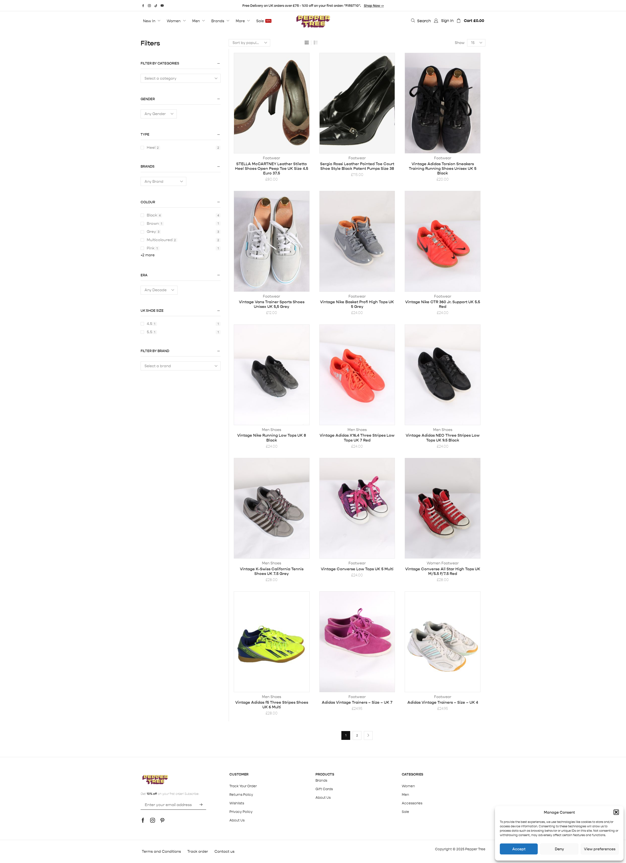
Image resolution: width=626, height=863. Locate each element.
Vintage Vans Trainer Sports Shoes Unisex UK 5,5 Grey (271, 304)
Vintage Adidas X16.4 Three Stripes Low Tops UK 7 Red (357, 437)
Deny (559, 849)
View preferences (599, 849)
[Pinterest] (162, 820)
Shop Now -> (374, 5)
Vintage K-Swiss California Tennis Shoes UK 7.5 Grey (271, 571)
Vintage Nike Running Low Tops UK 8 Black (271, 437)
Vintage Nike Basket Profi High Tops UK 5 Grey (357, 304)
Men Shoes (271, 429)
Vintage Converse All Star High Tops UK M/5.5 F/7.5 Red (442, 571)
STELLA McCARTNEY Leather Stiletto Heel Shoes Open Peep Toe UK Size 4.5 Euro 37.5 (271, 168)
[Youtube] (162, 5)
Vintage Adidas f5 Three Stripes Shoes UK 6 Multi (271, 705)
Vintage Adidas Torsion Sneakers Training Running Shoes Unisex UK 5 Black (442, 168)
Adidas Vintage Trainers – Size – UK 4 (442, 702)
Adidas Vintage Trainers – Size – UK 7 (357, 702)
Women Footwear (443, 563)
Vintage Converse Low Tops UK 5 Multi (357, 569)
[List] (316, 43)
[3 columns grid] (307, 43)
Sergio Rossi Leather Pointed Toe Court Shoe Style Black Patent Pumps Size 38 (357, 166)
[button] (616, 812)
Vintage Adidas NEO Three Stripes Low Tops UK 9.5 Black (443, 437)
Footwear (271, 158)
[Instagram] (149, 5)
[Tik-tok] (155, 5)
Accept (518, 849)
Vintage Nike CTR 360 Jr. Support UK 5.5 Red (442, 304)
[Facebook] (143, 5)
